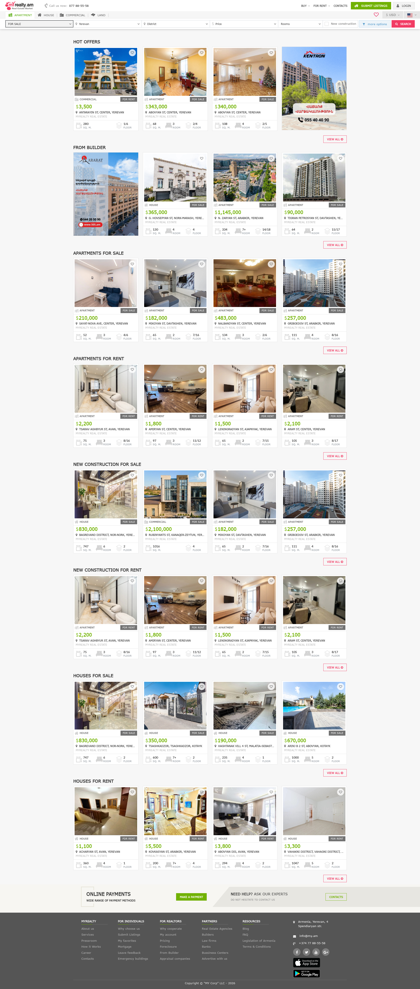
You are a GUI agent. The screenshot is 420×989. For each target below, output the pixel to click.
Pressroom (89, 940)
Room (176, 127)
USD (392, 15)
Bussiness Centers (215, 952)
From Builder (169, 952)
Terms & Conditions (257, 946)
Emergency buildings (133, 958)
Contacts (340, 5)
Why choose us (129, 928)
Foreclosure (168, 946)
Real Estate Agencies (217, 928)
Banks (206, 946)
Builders (208, 934)
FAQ (245, 934)
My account (168, 934)
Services (87, 934)
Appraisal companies (175, 958)
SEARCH (405, 23)
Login (406, 5)
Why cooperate (171, 928)
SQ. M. (87, 127)
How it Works (91, 946)
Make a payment (191, 896)
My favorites (127, 940)
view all (334, 139)
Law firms (209, 940)
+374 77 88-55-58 (312, 943)
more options (377, 24)
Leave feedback (129, 952)
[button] (39, 24)
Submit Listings (373, 5)
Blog (246, 928)
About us (87, 928)
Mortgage (124, 946)
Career (86, 952)
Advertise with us (214, 958)
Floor (127, 127)
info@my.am (308, 936)
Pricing (165, 940)
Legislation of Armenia (259, 940)
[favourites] (376, 15)
